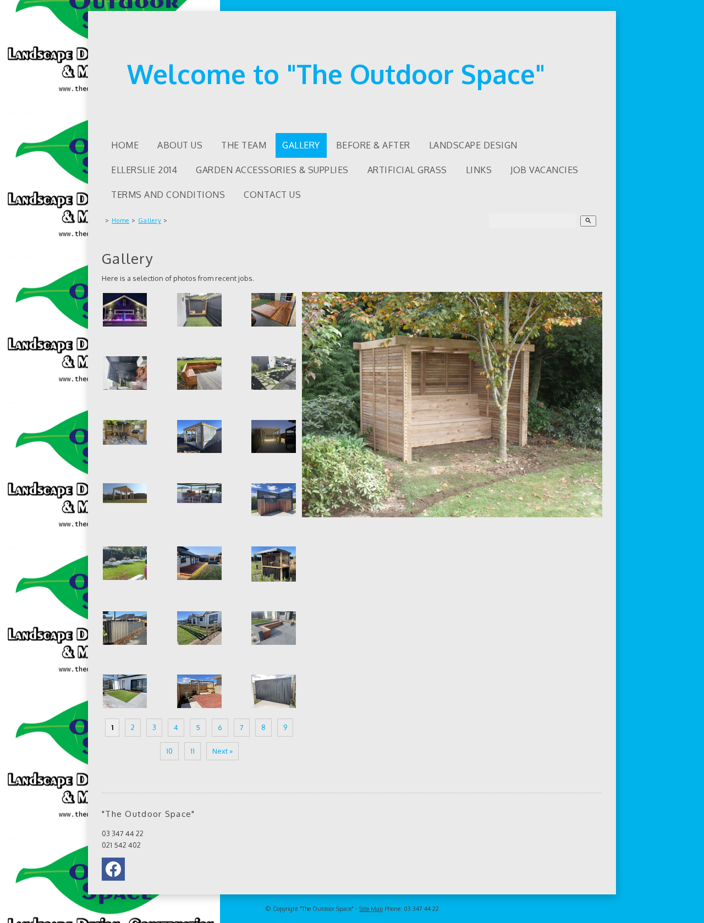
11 (192, 751)
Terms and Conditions (168, 194)
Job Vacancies (544, 169)
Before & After (373, 145)
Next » (222, 751)
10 (169, 751)
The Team (243, 145)
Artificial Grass (407, 169)
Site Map (371, 909)
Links (479, 169)
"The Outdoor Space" (327, 909)
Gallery (301, 145)
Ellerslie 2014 (144, 169)
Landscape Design (473, 145)
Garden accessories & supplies (272, 169)
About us (179, 145)
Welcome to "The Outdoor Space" (336, 73)
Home (125, 145)
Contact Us (272, 194)
